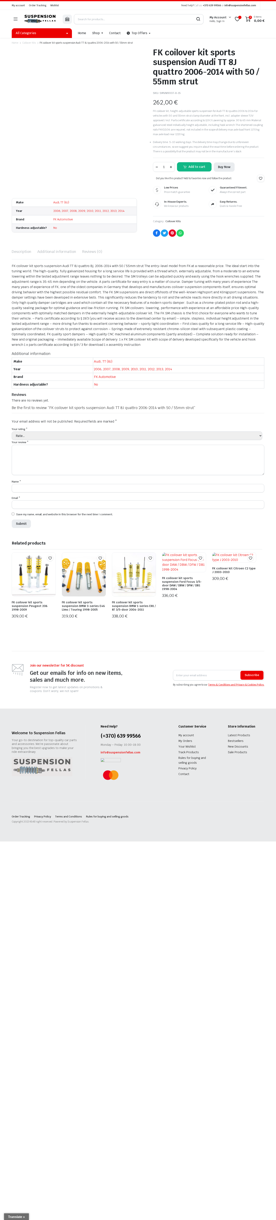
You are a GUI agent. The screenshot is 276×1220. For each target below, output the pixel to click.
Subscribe (252, 675)
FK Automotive (63, 219)
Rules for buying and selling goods (107, 816)
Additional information (56, 251)
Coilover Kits (29, 42)
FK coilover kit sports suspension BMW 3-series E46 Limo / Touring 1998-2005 (83, 606)
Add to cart (197, 167)
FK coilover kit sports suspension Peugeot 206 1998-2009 (29, 606)
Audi (56, 202)
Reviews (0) (92, 251)
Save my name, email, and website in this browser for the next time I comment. (64, 514)
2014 (121, 211)
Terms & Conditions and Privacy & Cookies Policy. (236, 684)
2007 (65, 211)
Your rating (19, 429)
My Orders (185, 741)
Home (82, 33)
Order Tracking (37, 5)
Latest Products (239, 735)
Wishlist (54, 5)
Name (16, 481)
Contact (115, 33)
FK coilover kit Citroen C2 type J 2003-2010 (234, 570)
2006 (56, 211)
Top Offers (139, 33)
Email (16, 498)
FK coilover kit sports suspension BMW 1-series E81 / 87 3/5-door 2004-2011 (134, 606)
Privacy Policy (187, 768)
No (55, 228)
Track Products (188, 752)
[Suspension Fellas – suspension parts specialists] (40, 19)
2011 (98, 211)
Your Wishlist (187, 746)
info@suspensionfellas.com (240, 5)
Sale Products (237, 752)
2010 (90, 211)
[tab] (21, 251)
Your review (20, 442)
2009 (81, 211)
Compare (52, 566)
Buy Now (224, 167)
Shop (96, 33)
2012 (105, 211)
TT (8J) (64, 202)
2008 (73, 211)
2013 (113, 211)
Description (21, 251)
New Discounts (238, 746)
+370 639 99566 (212, 5)
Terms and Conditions (68, 816)
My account (18, 5)
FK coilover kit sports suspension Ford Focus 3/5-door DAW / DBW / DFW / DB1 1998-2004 (182, 583)
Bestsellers (235, 741)
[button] (260, 178)
